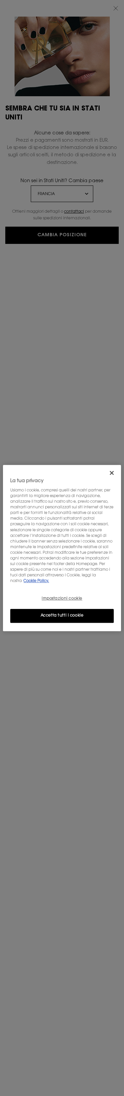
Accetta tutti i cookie (62, 616)
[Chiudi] (111, 473)
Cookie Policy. (36, 581)
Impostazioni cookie (62, 599)
